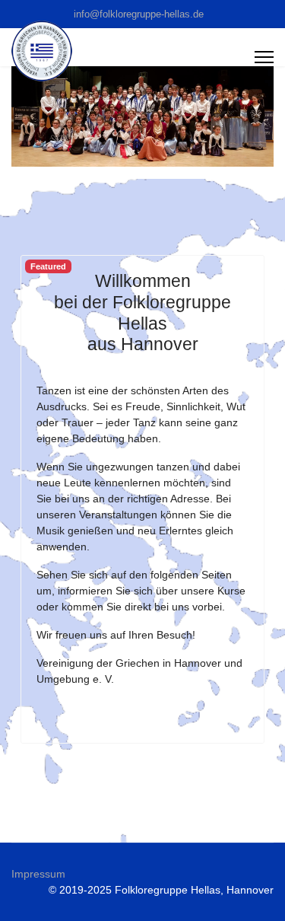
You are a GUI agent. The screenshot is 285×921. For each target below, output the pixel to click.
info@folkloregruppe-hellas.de (139, 14)
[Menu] (264, 57)
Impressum (38, 874)
